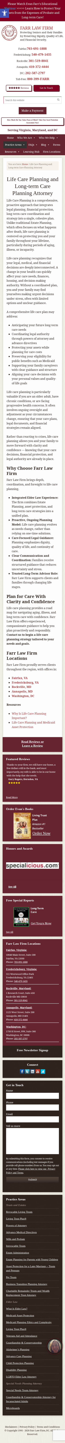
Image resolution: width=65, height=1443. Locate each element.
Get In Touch (46, 88)
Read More (12, 797)
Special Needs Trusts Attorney (22, 1390)
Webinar (10, 8)
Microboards (13, 1408)
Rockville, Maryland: (18, 988)
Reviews (24, 88)
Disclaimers (11, 1426)
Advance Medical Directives (21, 1232)
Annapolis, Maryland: (19, 1007)
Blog (43, 144)
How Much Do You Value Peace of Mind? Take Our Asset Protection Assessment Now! (32, 121)
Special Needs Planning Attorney (24, 1383)
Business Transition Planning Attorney (26, 1284)
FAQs (31, 144)
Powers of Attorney (16, 1225)
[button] (4, 13)
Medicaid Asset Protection (20, 1315)
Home (10, 137)
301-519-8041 (38, 61)
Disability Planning (16, 1370)
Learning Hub (31, 151)
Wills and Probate (15, 1239)
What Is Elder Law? (16, 1308)
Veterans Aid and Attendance (21, 1336)
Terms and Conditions (48, 1426)
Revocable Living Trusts (19, 1211)
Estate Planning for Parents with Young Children (32, 1259)
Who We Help (47, 137)
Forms (56, 144)
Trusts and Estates (16, 1205)
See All (12, 886)
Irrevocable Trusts (15, 1246)
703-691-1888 (37, 48)
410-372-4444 (39, 67)
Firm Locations (51, 151)
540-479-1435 (41, 54)
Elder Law (12, 1301)
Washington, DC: (16, 1026)
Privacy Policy (27, 1426)
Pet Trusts (11, 1277)
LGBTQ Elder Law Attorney (21, 1376)
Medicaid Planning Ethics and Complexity (29, 1322)
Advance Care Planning (19, 1356)
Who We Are (24, 137)
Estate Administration (17, 1252)
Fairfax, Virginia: (16, 950)
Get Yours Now (41, 923)
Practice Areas (13, 144)
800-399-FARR (38, 79)
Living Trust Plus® (16, 1218)
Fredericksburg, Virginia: (21, 969)
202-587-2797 (35, 73)
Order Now (41, 833)
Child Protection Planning (20, 1363)
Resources (10, 151)
